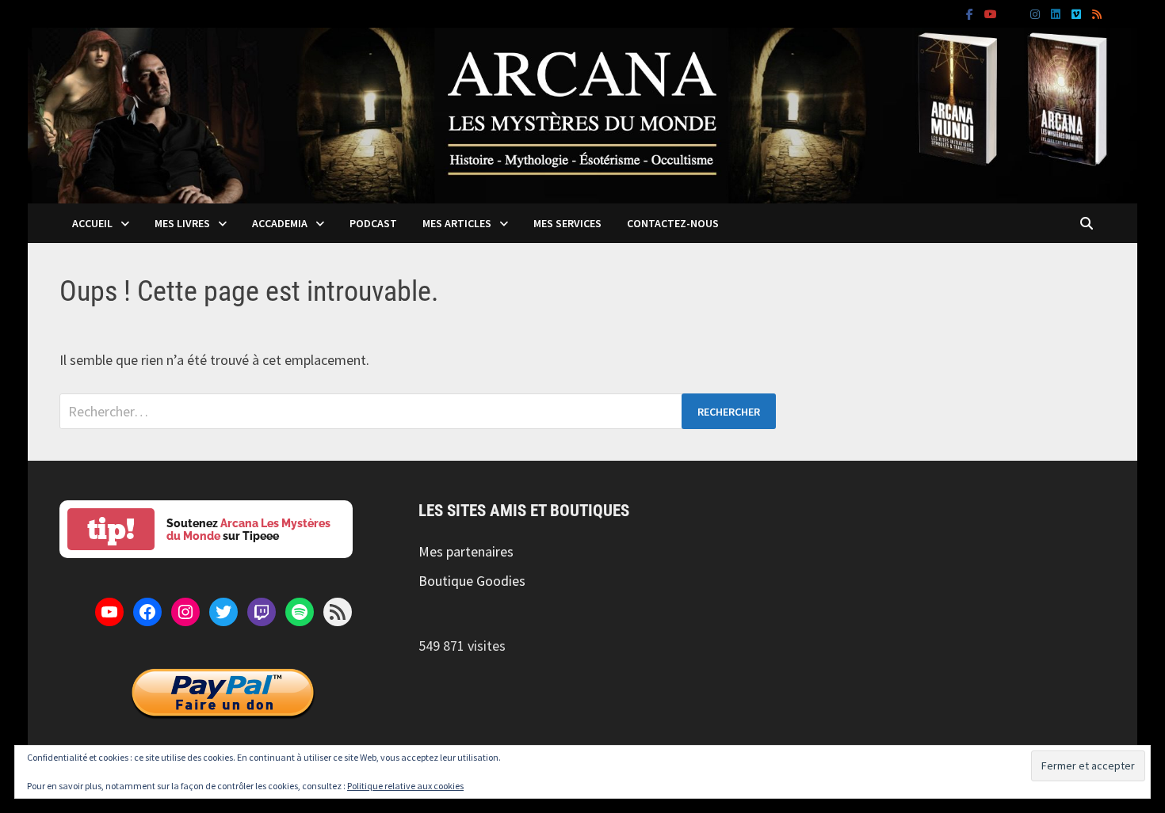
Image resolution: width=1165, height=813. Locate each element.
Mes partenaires (466, 551)
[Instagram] (1036, 13)
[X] (1015, 13)
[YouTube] (992, 13)
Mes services (567, 223)
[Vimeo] (1078, 13)
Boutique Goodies (471, 581)
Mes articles (456, 223)
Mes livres (182, 223)
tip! (111, 529)
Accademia (279, 223)
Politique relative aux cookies (405, 786)
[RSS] (1097, 13)
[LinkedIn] (1057, 13)
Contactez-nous (673, 223)
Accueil (92, 223)
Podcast (373, 223)
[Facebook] (971, 13)
